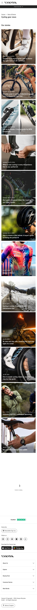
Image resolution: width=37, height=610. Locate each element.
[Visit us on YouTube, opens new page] (12, 539)
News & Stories (12, 14)
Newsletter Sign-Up (10, 531)
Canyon (3, 14)
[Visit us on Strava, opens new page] (16, 539)
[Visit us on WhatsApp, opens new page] (25, 539)
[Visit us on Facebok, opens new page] (3, 539)
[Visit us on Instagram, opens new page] (7, 539)
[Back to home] (10, 2)
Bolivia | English (9, 605)
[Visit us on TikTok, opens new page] (21, 539)
